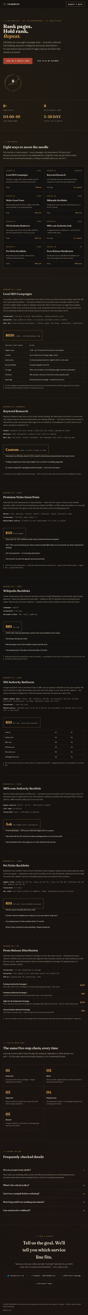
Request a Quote (75, 4)
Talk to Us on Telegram (47, 61)
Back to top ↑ (7, 1310)
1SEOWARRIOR (11, 4)
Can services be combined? (16, 1210)
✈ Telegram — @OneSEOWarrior (43, 1276)
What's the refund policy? (16, 1185)
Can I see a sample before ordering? (21, 1193)
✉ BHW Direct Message (71, 1276)
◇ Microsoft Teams (44, 1284)
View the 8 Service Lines (17, 61)
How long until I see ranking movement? (23, 1202)
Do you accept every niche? (17, 1170)
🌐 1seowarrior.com (15, 1276)
